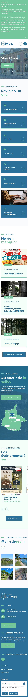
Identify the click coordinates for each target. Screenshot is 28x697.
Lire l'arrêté (4, 13)
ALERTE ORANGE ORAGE (8, 4)
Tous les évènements (14, 518)
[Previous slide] (3, 509)
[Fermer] (26, 37)
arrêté (22, 24)
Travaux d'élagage (11, 343)
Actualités (4, 666)
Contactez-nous (8, 626)
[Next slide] (17, 72)
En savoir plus (7, 65)
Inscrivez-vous (8, 646)
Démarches (5, 672)
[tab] (7, 71)
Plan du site (4, 679)
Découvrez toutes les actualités (14, 354)
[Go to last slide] (3, 72)
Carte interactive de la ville (11, 398)
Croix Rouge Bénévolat (13, 274)
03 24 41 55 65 (11, 616)
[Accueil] (7, 43)
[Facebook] (3, 547)
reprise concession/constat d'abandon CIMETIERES (14, 308)
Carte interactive (7, 669)
